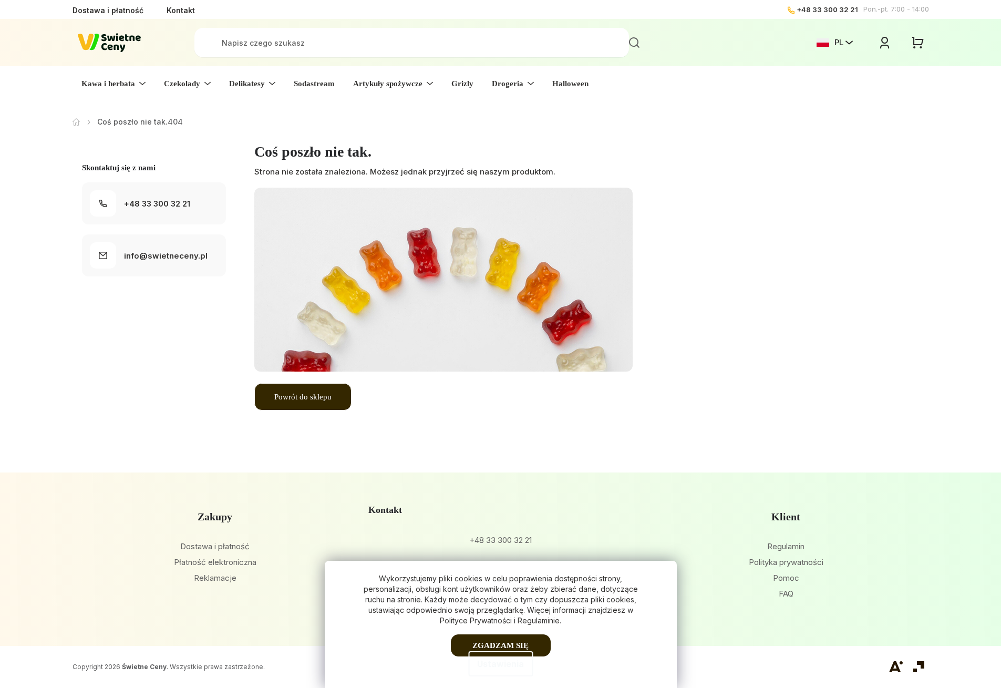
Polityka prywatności (786, 562)
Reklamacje (215, 578)
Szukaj (634, 42)
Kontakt (181, 10)
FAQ (786, 594)
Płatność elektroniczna (215, 562)
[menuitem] (113, 84)
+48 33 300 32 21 (827, 9)
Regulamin (785, 546)
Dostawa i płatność (108, 10)
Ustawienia (500, 664)
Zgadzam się (500, 645)
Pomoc (786, 578)
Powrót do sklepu (303, 397)
